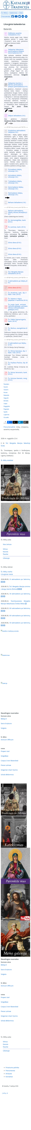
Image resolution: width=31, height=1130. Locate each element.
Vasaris (6, 390)
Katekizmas (13, 13)
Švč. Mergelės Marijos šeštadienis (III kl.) (15, 273)
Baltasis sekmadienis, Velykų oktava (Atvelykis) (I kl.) (17, 212)
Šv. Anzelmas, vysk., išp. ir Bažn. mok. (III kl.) (17, 293)
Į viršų (4, 1093)
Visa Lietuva (7, 544)
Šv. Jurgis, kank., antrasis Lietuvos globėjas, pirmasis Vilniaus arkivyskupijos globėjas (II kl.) (17, 307)
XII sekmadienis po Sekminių (19, 594)
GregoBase (4, 756)
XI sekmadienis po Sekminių (20, 579)
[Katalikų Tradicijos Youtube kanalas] (15, 640)
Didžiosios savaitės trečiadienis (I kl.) (15, 34)
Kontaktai (9, 1077)
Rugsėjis (6, 409)
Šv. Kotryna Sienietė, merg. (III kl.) (17, 379)
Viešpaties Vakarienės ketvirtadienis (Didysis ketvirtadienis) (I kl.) (16, 51)
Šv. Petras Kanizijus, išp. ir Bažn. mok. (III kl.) (17, 352)
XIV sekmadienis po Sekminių (19, 616)
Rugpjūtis (7, 406)
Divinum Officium (7, 740)
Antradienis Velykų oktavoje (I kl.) (15, 176)
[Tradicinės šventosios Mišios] (15, 483)
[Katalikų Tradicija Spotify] (21, 1058)
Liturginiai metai (7, 574)
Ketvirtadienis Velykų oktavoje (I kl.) (15, 188)
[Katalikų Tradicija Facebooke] (4, 1058)
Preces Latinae (6, 765)
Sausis (6, 387)
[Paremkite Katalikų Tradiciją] (15, 866)
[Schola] (4, 582)
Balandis (6, 395)
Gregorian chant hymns (9, 770)
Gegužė (6, 398)
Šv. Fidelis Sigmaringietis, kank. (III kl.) (17, 320)
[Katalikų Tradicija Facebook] (12, 17)
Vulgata (3, 728)
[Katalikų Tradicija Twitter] (12, 1058)
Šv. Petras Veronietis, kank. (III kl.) (17, 373)
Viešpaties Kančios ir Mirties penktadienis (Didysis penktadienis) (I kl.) (18, 85)
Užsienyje (6, 558)
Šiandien (6, 384)
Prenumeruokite (9, 427)
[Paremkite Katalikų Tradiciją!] (15, 520)
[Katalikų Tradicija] (24, 1058)
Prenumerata (5, 16)
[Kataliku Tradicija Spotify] (26, 17)
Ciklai (21, 13)
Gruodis (6, 417)
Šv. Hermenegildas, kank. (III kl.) (17, 221)
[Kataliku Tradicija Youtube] (16, 17)
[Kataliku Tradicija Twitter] (19, 17)
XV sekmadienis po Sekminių (19, 623)
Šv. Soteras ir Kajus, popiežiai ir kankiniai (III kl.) (18, 299)
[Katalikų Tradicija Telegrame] (16, 1058)
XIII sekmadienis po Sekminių (19, 608)
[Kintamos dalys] (3, 582)
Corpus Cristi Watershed (9, 761)
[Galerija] (15, 695)
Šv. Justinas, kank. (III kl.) (17, 227)
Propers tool (5, 751)
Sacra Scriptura (6, 723)
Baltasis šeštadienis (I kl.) (17, 202)
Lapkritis (6, 415)
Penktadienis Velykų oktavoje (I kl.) (15, 194)
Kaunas (5, 552)
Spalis (5, 412)
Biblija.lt (4, 719)
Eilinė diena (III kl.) (14, 242)
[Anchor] (13, 29)
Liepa (5, 403)
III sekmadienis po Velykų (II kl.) (17, 344)
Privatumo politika (12, 1067)
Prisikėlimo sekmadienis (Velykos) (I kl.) (16, 131)
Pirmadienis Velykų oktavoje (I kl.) (15, 170)
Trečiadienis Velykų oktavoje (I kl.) (15, 182)
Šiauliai (5, 554)
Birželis (6, 401)
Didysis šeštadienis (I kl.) (16, 116)
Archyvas (9, 1074)
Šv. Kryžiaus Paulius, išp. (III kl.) (18, 363)
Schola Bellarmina (7, 775)
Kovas (5, 392)
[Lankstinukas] (1, 582)
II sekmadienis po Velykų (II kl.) (17, 282)
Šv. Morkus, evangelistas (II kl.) (17, 329)
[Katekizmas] (15, 666)
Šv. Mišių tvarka (6, 572)
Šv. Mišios (4, 13)
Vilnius (5, 549)
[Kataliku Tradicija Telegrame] (22, 17)
